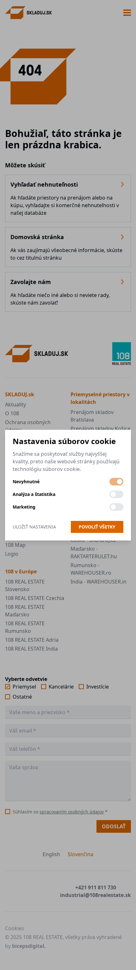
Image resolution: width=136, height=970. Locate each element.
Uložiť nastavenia (34, 527)
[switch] (116, 481)
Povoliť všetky (97, 527)
